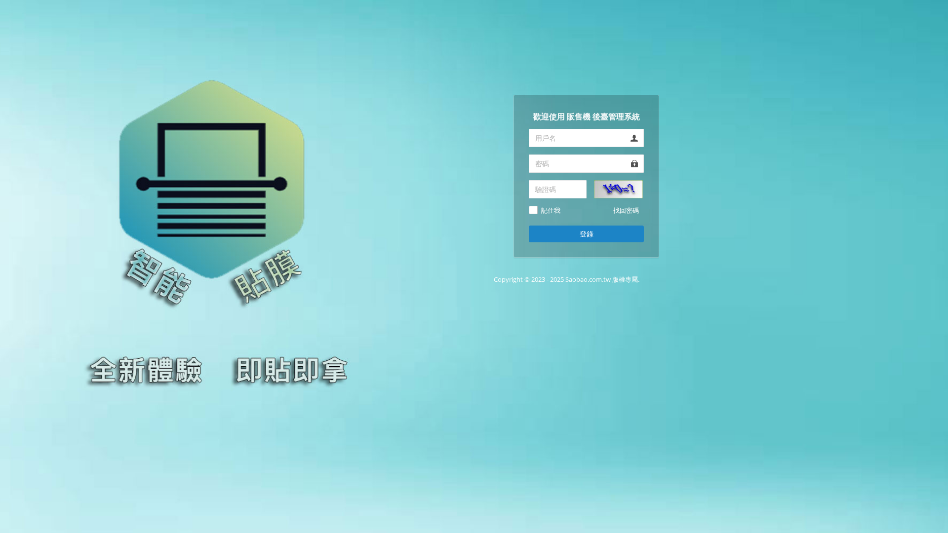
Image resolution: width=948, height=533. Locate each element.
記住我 (550, 211)
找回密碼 (626, 210)
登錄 (586, 233)
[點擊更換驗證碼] (618, 188)
